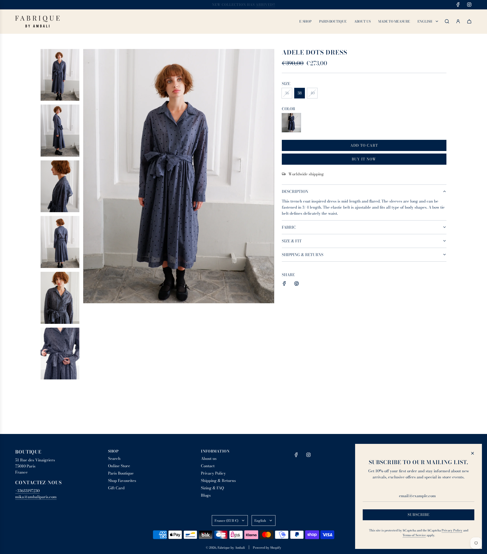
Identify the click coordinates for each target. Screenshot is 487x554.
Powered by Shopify (267, 547)
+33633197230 (27, 491)
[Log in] (458, 21)
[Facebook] (458, 4)
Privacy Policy (452, 530)
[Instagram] (469, 4)
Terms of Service (414, 535)
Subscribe (419, 514)
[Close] (472, 453)
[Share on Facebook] (284, 284)
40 (312, 93)
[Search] (447, 21)
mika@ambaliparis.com (36, 497)
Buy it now (364, 159)
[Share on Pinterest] (296, 284)
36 (287, 93)
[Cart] (469, 21)
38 (300, 93)
